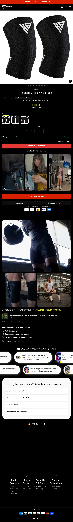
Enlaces (36, 510)
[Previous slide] (3, 172)
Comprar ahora (36, 196)
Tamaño (36, 127)
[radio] (6, 119)
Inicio (36, 89)
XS (26, 131)
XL (47, 131)
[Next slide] (69, 172)
